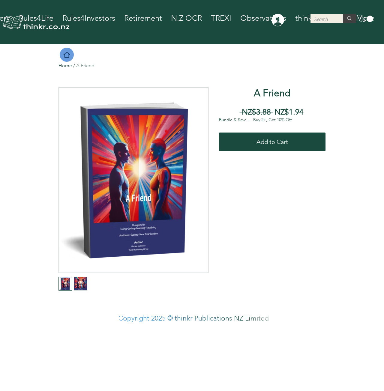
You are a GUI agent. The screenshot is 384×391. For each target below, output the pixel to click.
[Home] (67, 55)
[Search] (349, 18)
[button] (367, 19)
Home (65, 65)
